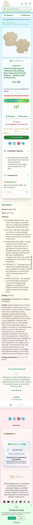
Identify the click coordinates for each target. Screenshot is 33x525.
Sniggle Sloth (16, 65)
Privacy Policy (19, 514)
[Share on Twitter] (14, 143)
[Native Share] (23, 143)
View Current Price (16, 100)
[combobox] (16, 9)
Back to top (16, 425)
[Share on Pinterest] (19, 143)
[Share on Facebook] (10, 143)
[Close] (31, 505)
